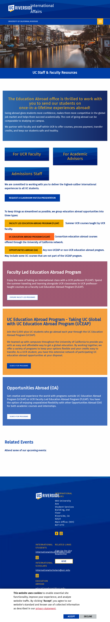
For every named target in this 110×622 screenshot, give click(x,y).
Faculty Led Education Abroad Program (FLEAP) (34, 223)
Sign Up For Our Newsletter (63, 552)
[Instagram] (61, 533)
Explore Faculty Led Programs (22, 297)
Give (63, 561)
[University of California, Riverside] (48, 500)
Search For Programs (19, 366)
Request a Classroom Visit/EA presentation (32, 198)
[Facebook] (56, 533)
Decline (88, 616)
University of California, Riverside (23, 21)
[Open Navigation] (100, 21)
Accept (71, 616)
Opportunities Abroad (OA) (23, 250)
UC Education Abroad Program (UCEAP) (29, 236)
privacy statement (46, 608)
